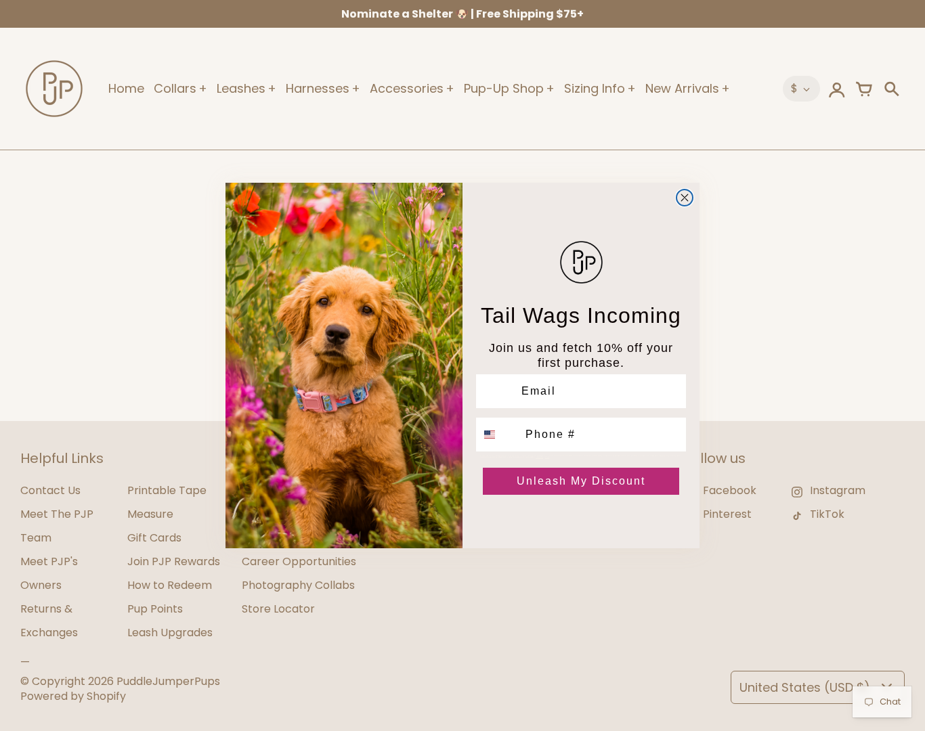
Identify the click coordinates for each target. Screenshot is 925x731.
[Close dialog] (684, 198)
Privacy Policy (539, 457)
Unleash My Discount (581, 481)
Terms (547, 457)
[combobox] (498, 434)
